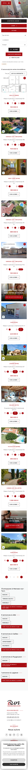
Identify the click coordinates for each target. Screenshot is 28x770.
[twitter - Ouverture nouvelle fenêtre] (17, 735)
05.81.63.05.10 (13, 717)
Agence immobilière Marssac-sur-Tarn (12, 61)
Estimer (14, 30)
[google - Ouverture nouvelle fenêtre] (21, 735)
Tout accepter (14, 764)
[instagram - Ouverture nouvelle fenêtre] (14, 735)
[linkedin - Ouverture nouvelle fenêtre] (10, 735)
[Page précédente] (6, 577)
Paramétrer (13, 760)
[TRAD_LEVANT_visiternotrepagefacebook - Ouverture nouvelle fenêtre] (6, 735)
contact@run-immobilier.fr (14, 720)
